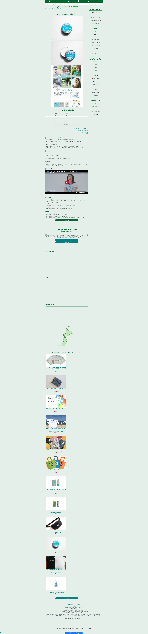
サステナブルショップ (52, 8)
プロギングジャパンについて (95, 45)
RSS (94, 114)
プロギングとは (96, 37)
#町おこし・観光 (95, 86)
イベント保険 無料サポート (95, 20)
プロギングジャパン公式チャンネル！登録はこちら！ (54, 305)
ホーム (46, 8)
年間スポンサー (96, 48)
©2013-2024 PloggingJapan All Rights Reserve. (74, 621)
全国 (46, 357)
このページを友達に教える (82, 130)
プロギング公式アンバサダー (95, 51)
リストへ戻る (85, 133)
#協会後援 (96, 95)
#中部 (96, 67)
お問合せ (58, 4)
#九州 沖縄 (96, 75)
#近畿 (96, 70)
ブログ (66, 4)
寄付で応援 (81, 632)
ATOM (97, 114)
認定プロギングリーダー (95, 17)
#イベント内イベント (96, 78)
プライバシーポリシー (83, 628)
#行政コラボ (95, 81)
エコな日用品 (59, 8)
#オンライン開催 (95, 92)
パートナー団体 (96, 15)
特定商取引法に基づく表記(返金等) (81, 128)
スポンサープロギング (82, 4)
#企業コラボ (95, 84)
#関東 (96, 64)
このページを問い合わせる (82, 132)
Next (87, 235)
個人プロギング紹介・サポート (96, 12)
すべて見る (67, 598)
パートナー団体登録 (68, 632)
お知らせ (62, 4)
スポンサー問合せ (75, 632)
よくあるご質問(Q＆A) (95, 42)
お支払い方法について (95, 106)
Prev (46, 235)
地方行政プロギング (91, 4)
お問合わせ (90, 628)
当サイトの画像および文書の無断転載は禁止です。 (74, 620)
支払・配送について (63, 628)
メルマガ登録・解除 (96, 111)
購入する (67, 220)
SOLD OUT (66, 125)
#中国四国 (96, 73)
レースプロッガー (95, 53)
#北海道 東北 (95, 61)
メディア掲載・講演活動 (95, 39)
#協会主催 (96, 89)
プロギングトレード (96, 23)
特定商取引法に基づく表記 (73, 628)
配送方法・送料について (95, 108)
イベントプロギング (73, 4)
